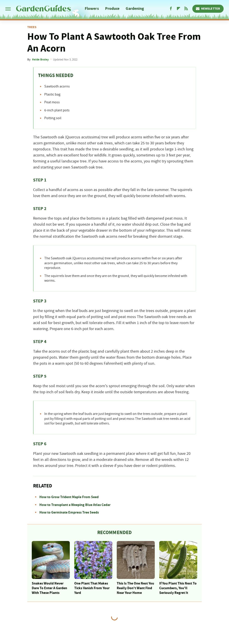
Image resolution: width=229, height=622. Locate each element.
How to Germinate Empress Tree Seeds (69, 512)
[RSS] (186, 8)
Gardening (135, 8)
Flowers (92, 8)
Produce (112, 8)
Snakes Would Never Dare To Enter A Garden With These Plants (49, 588)
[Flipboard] (178, 8)
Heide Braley (40, 59)
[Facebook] (171, 8)
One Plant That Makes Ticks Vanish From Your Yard (92, 588)
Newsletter (210, 9)
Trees (31, 27)
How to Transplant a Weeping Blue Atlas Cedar (74, 505)
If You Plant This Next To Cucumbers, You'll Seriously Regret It (178, 588)
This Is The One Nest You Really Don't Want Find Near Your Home (135, 588)
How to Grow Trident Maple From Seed (69, 497)
